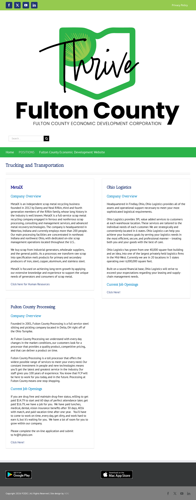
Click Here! (18, 442)
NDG (66, 493)
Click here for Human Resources (30, 284)
